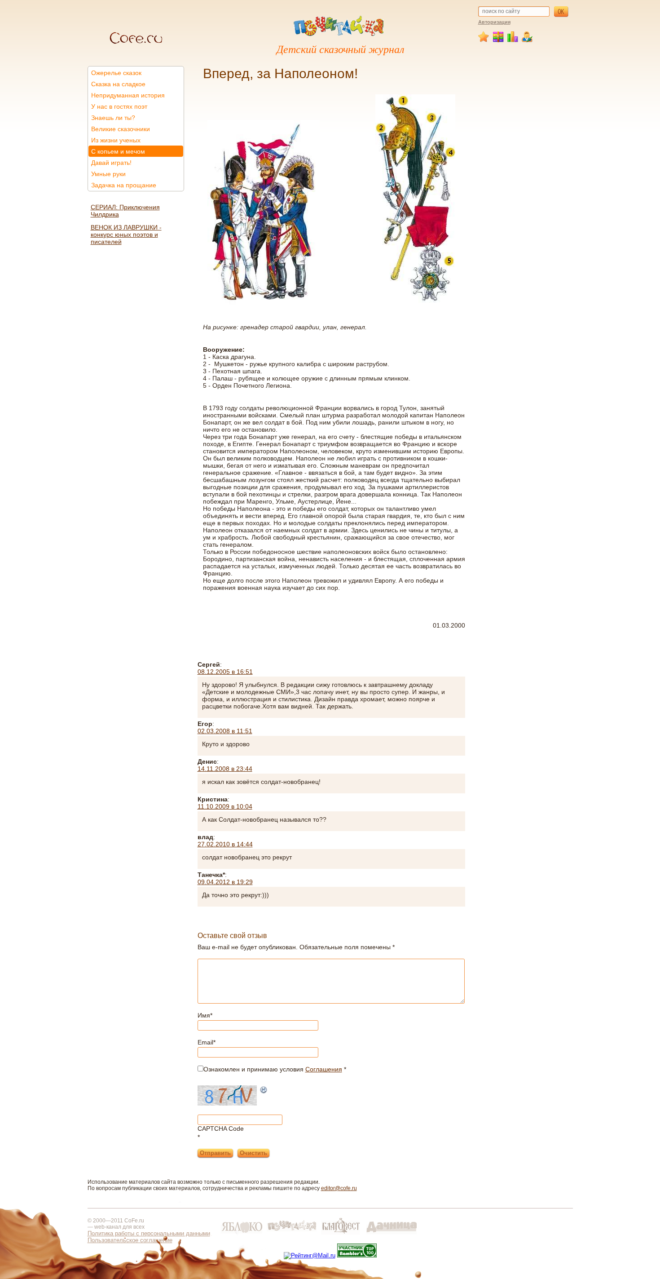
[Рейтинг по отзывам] (512, 40)
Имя (205, 1015)
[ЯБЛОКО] (241, 1234)
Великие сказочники (120, 129)
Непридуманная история (128, 95)
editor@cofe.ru (339, 1188)
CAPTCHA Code (221, 1128)
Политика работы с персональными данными (149, 1233)
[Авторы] (527, 40)
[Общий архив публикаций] (498, 40)
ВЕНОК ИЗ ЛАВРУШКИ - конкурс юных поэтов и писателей (126, 234)
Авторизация (494, 22)
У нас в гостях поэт (119, 106)
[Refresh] (264, 1090)
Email (207, 1042)
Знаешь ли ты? (113, 117)
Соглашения (323, 1069)
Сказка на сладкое (118, 84)
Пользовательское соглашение (130, 1240)
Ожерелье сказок (116, 72)
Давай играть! (111, 162)
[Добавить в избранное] (484, 40)
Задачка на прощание (123, 185)
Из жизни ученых (116, 140)
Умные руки (108, 173)
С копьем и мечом (118, 151)
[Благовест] (341, 1234)
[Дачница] (391, 1234)
